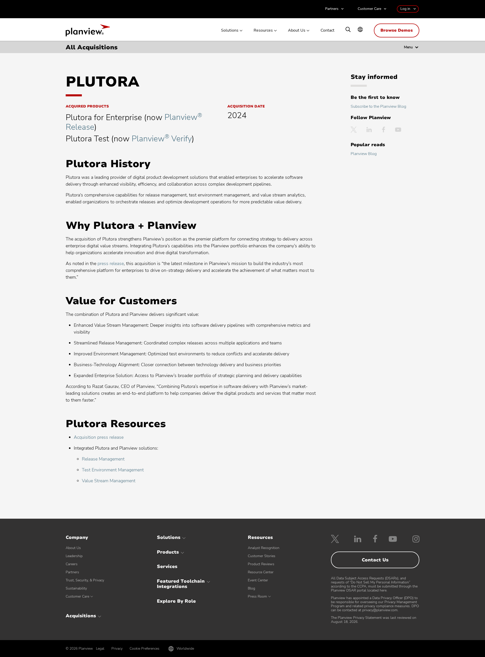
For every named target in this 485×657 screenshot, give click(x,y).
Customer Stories (261, 556)
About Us (296, 30)
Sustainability (76, 588)
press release (111, 263)
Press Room (257, 596)
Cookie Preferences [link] (144, 648)
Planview (88, 31)
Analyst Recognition (263, 547)
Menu (408, 47)
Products (168, 552)
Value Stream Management (108, 481)
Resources (263, 30)
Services (167, 566)
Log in (405, 8)
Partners (331, 9)
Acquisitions (81, 616)
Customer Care (369, 9)
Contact (327, 30)
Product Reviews (261, 564)
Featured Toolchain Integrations (181, 584)
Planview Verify (162, 138)
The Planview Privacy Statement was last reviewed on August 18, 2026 (373, 619)
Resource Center (261, 572)
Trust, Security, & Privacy (85, 580)
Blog (251, 588)
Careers (72, 564)
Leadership (74, 556)
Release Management (103, 459)
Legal (100, 648)
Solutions (229, 30)
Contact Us (375, 560)
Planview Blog (364, 154)
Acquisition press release (99, 437)
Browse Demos (396, 30)
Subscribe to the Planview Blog (378, 106)
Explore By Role (176, 601)
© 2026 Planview (79, 649)
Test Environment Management (113, 470)
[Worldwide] (360, 30)
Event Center (258, 580)
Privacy (117, 648)
